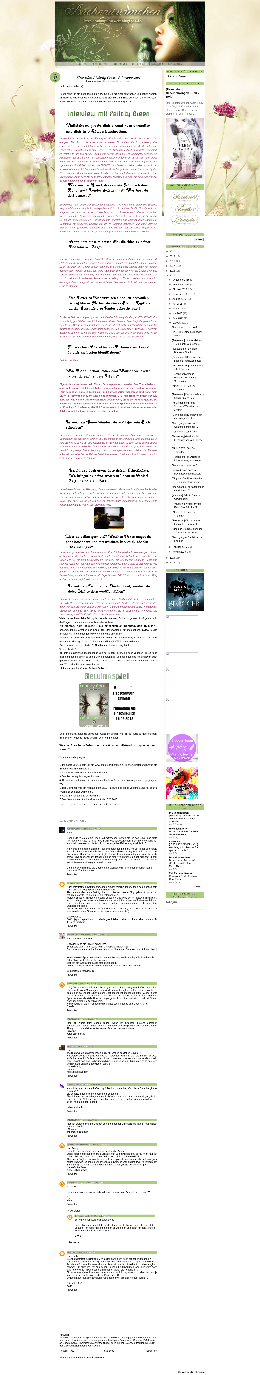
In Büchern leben (179, 812)
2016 (172, 270)
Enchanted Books (75, 1183)
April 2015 (177, 318)
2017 (172, 266)
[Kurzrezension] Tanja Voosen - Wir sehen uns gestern (186, 406)
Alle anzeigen (198, 887)
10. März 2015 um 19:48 (101, 1216)
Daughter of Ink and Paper (78, 935)
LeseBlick (174, 841)
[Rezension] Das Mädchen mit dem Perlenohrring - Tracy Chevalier (184, 818)
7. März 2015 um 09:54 (91, 829)
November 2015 (181, 284)
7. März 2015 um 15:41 (87, 984)
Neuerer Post (66, 1350)
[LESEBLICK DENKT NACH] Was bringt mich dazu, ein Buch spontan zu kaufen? (184, 847)
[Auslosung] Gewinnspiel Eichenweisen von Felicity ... (187, 440)
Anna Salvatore (74, 1085)
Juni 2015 (177, 308)
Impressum (139, 63)
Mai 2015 (177, 313)
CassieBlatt (72, 984)
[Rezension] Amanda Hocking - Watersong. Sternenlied (184, 377)
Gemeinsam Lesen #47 (184, 465)
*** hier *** (85, 641)
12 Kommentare (108, 81)
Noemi (70, 1047)
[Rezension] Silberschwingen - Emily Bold (182, 93)
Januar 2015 (179, 551)
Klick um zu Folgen (176, 76)
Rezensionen (99, 63)
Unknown (71, 1252)
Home (82, 63)
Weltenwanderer (74, 829)
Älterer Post (151, 1350)
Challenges (120, 63)
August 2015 (179, 299)
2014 (172, 557)
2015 (172, 275)
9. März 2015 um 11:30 (87, 1120)
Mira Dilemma (197, 1372)
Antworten (72, 874)
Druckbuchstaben (179, 857)
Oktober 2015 (179, 289)
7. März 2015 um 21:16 (87, 1019)
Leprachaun (72, 883)
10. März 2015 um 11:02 (93, 1183)
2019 (172, 256)
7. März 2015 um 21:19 (83, 1047)
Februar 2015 (179, 547)
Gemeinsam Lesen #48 (184, 327)
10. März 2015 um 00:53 (99, 1145)
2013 (172, 562)
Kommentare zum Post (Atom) (88, 1357)
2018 (172, 261)
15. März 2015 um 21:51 (86, 1252)
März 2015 (178, 323)
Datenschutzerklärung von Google (81, 1345)
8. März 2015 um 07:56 (91, 1085)
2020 (172, 251)
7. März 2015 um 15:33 (100, 935)
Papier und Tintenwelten (77, 1145)
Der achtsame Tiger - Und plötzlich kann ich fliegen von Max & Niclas (183, 863)
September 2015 (181, 294)
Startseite (109, 1350)
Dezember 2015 (181, 279)
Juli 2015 (177, 303)
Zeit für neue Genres (180, 873)
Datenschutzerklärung (167, 63)
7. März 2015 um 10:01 (88, 883)
